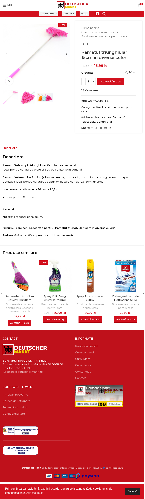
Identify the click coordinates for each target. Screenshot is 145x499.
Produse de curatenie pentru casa (104, 36)
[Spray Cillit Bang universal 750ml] (55, 276)
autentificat (28, 235)
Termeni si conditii (15, 407)
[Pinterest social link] (105, 128)
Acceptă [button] (133, 491)
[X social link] (96, 128)
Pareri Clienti (49, 13)
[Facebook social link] (92, 128)
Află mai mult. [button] (34, 492)
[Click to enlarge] (9, 81)
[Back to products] (88, 44)
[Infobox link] (95, 13)
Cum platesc (83, 365)
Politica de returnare (16, 401)
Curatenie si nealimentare (98, 32)
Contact (69, 13)
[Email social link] (101, 128)
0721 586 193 (23, 368)
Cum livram (82, 358)
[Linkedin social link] (110, 128)
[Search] (104, 13)
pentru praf (104, 121)
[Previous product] (83, 44)
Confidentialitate (14, 413)
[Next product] (92, 44)
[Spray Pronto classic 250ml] (90, 276)
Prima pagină (90, 28)
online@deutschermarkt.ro (24, 371)
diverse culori (103, 117)
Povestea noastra (86, 346)
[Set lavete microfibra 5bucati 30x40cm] (19, 276)
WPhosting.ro (116, 467)
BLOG (84, 13)
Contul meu (83, 371)
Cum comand (84, 352)
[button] (6, 54)
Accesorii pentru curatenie (21, 309)
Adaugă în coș (111, 81)
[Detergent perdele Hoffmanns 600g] (125, 276)
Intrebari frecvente (15, 394)
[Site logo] (72, 5)
